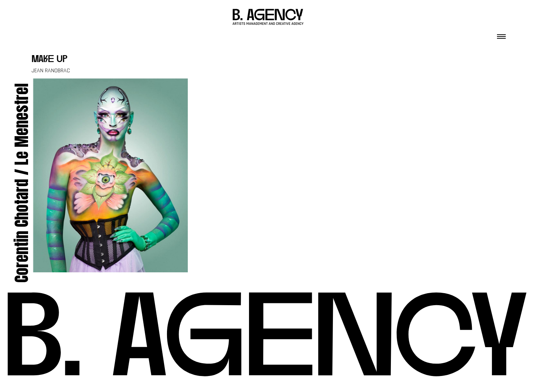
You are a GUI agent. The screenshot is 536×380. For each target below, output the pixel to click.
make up (49, 60)
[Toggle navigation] (501, 34)
